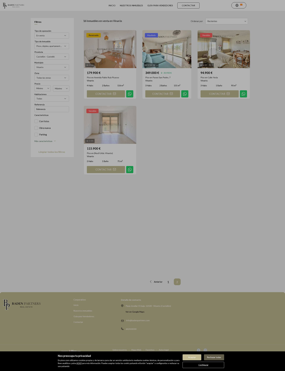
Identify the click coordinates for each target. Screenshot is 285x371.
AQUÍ (78, 363)
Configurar (203, 365)
